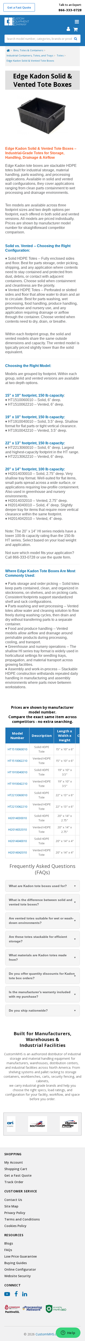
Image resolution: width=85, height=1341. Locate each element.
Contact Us (13, 1200)
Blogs (8, 1243)
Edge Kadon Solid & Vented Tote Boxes (30, 60)
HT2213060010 (17, 795)
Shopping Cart (15, 1169)
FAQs (8, 1250)
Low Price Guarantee (20, 1256)
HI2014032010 (17, 829)
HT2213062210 (17, 807)
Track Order (13, 1182)
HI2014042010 (17, 852)
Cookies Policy (15, 1226)
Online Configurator (20, 1269)
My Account (13, 1162)
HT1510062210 (17, 761)
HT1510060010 (17, 749)
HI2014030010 (17, 818)
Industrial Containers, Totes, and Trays (30, 55)
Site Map (11, 1206)
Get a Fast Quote (19, 7)
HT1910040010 (17, 772)
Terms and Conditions (22, 1219)
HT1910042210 (17, 784)
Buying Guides (15, 1263)
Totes (60, 55)
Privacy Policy (14, 1213)
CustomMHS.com (48, 1334)
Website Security (17, 1276)
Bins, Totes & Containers (28, 50)
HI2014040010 (17, 841)
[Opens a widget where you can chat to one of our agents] (68, 1333)
